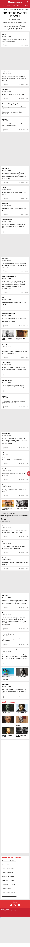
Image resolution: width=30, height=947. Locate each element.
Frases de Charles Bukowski (9, 864)
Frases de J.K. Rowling (8, 876)
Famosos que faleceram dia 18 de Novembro (12, 112)
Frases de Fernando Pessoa (9, 896)
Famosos (11, 9)
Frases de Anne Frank (7, 872)
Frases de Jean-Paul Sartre (9, 861)
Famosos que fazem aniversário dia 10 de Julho (14, 107)
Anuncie (27, 910)
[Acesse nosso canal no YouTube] (18, 905)
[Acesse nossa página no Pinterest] (15, 905)
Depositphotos (14, 911)
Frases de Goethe (6, 888)
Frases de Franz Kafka (8, 880)
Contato (22, 910)
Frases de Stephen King (8, 868)
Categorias (4, 9)
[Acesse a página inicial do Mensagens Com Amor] (15, 2)
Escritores (18, 9)
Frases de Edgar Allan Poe (9, 892)
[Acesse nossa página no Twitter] (11, 905)
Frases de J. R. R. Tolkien (8, 884)
